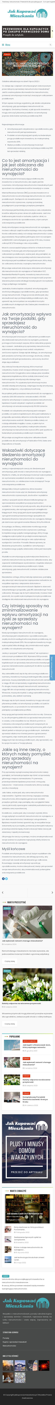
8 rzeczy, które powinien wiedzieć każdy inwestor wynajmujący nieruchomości (23, 1287)
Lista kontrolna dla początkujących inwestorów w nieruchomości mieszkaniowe (23, 1281)
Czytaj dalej (10, 961)
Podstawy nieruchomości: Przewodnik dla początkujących (22, 2)
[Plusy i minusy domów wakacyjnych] (26, 1148)
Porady (7, 54)
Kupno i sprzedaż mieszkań (15, 1342)
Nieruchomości (30, 1041)
